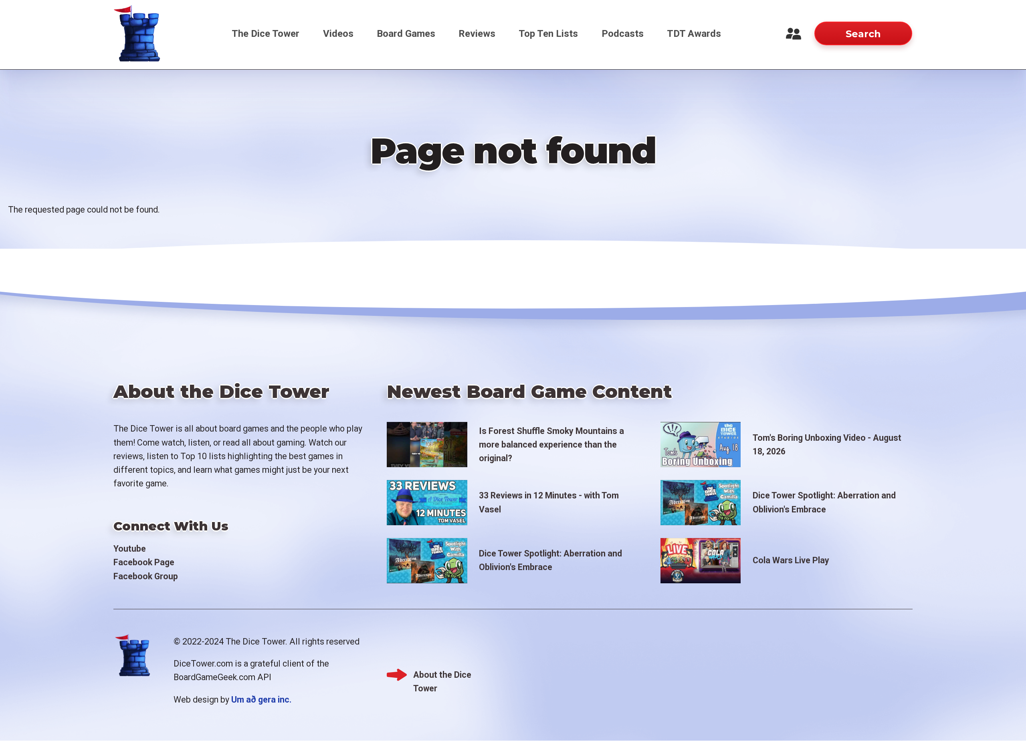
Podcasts (623, 33)
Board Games (406, 33)
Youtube (129, 549)
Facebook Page (143, 562)
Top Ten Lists (548, 33)
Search (863, 34)
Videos (338, 33)
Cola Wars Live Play (791, 560)
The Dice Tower (265, 33)
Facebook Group (145, 576)
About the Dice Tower (442, 676)
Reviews (476, 33)
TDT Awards (694, 33)
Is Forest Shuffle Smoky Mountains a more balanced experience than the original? (551, 444)
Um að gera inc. (261, 700)
